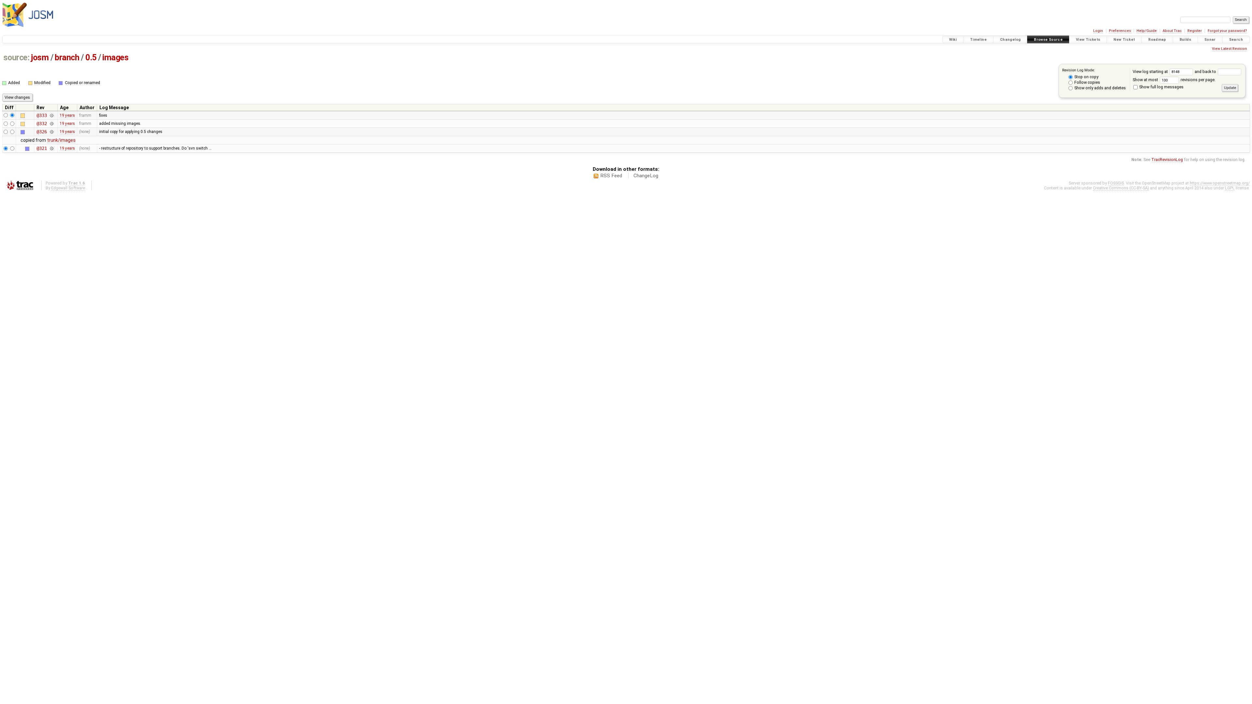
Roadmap (1157, 39)
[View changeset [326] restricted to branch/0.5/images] (52, 131)
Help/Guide (1147, 31)
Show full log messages (1161, 86)
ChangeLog (645, 176)
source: (16, 57)
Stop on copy (1085, 76)
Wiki (953, 39)
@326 (42, 131)
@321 (42, 148)
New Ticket (1124, 39)
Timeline (978, 39)
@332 (42, 123)
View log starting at (1151, 71)
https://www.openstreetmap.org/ (1220, 183)
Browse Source (1048, 39)
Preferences (1120, 31)
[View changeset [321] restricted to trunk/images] (52, 148)
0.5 (91, 57)
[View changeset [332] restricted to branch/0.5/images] (52, 123)
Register (1194, 31)
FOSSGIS (1116, 183)
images (115, 57)
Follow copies (1086, 82)
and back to (1206, 71)
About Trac (1172, 31)
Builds (1185, 39)
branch (67, 57)
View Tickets (1088, 39)
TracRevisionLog (1167, 159)
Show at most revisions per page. (1174, 79)
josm (40, 57)
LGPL (1230, 187)
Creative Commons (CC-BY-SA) (1121, 187)
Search (1236, 39)
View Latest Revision (1229, 49)
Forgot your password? (1227, 31)
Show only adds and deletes (1099, 87)
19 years (67, 115)
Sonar (1210, 39)
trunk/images (61, 140)
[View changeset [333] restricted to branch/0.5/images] (52, 115)
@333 (42, 115)
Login (1098, 31)
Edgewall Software (68, 187)
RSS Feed (611, 176)
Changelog (1010, 39)
